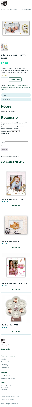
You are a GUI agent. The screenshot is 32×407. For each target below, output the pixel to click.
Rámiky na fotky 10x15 (25, 9)
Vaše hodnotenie (6, 131)
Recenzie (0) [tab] (6, 99)
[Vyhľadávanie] (21, 3)
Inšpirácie (4, 359)
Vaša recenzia (5, 133)
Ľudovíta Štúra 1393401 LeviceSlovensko (6, 387)
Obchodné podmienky (7, 399)
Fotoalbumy (4, 365)
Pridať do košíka (15, 79)
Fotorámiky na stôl (9, 87)
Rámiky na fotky (12, 9)
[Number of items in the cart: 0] (24, 3)
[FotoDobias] (4, 3)
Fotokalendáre (5, 367)
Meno (3, 143)
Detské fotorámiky (12, 85)
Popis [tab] (4, 95)
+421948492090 (5, 375)
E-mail (3, 146)
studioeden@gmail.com (8, 378)
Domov (3, 9)
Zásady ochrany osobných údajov (11, 396)
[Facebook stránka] (1, 351)
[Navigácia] (29, 3)
